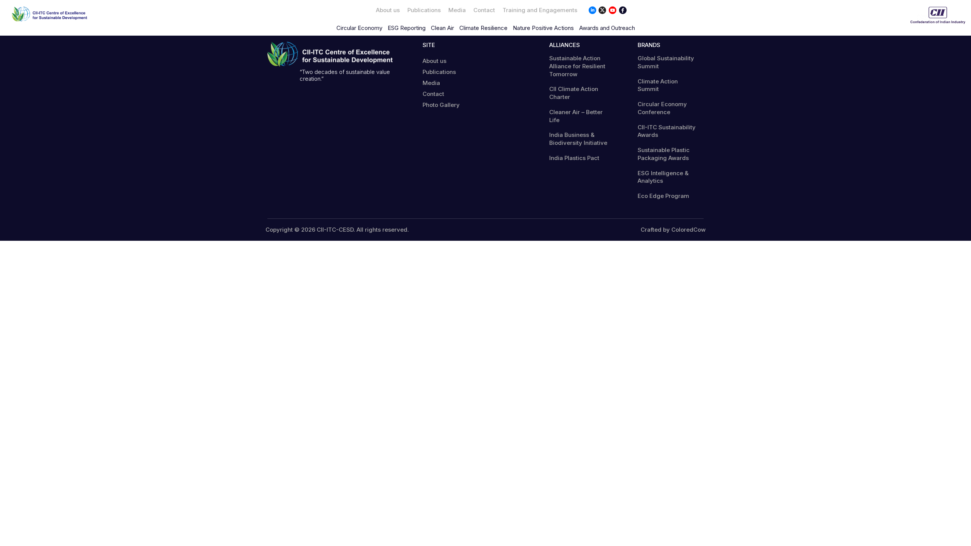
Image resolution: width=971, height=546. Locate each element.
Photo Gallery (441, 104)
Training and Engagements (540, 10)
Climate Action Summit (658, 85)
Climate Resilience (483, 27)
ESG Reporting (407, 27)
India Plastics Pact (574, 158)
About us (388, 10)
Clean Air (442, 27)
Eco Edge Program (663, 195)
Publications (424, 10)
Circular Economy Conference (662, 108)
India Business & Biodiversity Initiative (578, 138)
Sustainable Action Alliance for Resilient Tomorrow (577, 66)
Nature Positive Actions (543, 27)
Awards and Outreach (607, 27)
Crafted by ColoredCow (673, 229)
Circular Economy (359, 27)
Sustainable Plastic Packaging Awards (664, 154)
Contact (484, 10)
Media (457, 10)
